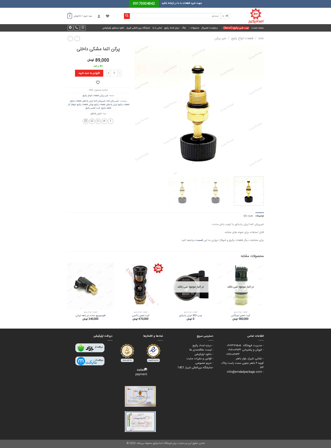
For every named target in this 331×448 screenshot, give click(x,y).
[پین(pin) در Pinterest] (92, 121)
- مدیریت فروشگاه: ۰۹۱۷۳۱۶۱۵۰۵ (245, 345)
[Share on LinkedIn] (85, 121)
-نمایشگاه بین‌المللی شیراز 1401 (195, 368)
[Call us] (76, 28)
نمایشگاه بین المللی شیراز (138, 28)
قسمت (199, 240)
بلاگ (184, 28)
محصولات (194, 28)
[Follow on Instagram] (83, 28)
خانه (261, 38)
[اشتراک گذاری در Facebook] (110, 121)
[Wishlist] (107, 16)
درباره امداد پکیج (171, 28)
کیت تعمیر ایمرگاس (240, 315)
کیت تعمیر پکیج (93, 108)
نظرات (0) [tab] (248, 216)
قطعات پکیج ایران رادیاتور (117, 104)
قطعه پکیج (106, 108)
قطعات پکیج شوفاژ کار (78, 104)
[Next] (139, 109)
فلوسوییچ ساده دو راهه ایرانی (91, 315)
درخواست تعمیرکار (210, 28)
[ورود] (99, 16)
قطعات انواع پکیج (242, 38)
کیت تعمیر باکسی (140, 315)
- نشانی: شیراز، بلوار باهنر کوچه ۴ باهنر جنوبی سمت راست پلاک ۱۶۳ (242, 363)
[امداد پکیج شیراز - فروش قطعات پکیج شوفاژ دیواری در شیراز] (249, 16)
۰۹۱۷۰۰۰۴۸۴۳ (245, 354)
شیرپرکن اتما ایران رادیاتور (94, 101)
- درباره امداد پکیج (203, 345)
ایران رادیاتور (96, 113)
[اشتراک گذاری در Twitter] (104, 121)
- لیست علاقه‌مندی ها (201, 350)
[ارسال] (127, 16)
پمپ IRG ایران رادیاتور (190, 315)
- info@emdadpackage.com (245, 372)
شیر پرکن (220, 38)
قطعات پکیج (75, 101)
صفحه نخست (257, 28)
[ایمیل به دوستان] (98, 121)
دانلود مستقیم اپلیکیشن (113, 28)
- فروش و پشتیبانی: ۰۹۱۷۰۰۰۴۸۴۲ (246, 350)
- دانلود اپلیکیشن (203, 354)
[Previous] (257, 109)
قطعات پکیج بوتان (97, 104)
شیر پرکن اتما (113, 101)
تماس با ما (157, 28)
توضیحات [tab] (259, 216)
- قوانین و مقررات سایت (200, 359)
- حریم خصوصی (204, 363)
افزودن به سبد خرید (89, 73)
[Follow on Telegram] (70, 28)
